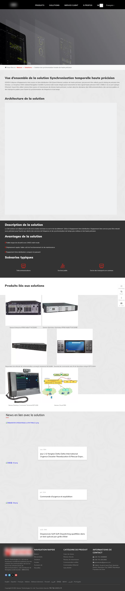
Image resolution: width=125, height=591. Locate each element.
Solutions (37, 559)
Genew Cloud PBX (60, 405)
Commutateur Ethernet (70, 565)
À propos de (38, 565)
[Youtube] (16, 575)
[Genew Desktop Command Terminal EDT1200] (23, 385)
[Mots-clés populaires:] (101, 5)
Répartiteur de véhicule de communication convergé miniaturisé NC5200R (29, 366)
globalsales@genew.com (103, 562)
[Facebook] (6, 575)
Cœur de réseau (68, 554)
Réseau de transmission (71, 559)
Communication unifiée (70, 562)
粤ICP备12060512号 (55, 588)
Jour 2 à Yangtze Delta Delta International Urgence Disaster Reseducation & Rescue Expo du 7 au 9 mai (61, 456)
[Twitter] (13, 575)
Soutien (36, 562)
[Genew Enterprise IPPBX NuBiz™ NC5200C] (23, 308)
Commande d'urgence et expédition (56, 496)
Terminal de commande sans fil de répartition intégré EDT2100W (75, 366)
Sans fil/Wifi (67, 568)
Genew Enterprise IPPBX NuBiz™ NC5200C (23, 327)
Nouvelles (37, 568)
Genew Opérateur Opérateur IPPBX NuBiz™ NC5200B (60, 327)
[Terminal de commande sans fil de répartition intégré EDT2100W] (75, 347)
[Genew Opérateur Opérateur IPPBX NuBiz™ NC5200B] (60, 308)
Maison (36, 554)
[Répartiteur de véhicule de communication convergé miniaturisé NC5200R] (29, 347)
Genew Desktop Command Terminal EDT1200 (23, 405)
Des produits (38, 557)
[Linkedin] (9, 575)
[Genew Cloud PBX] (60, 385)
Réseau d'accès (68, 557)
